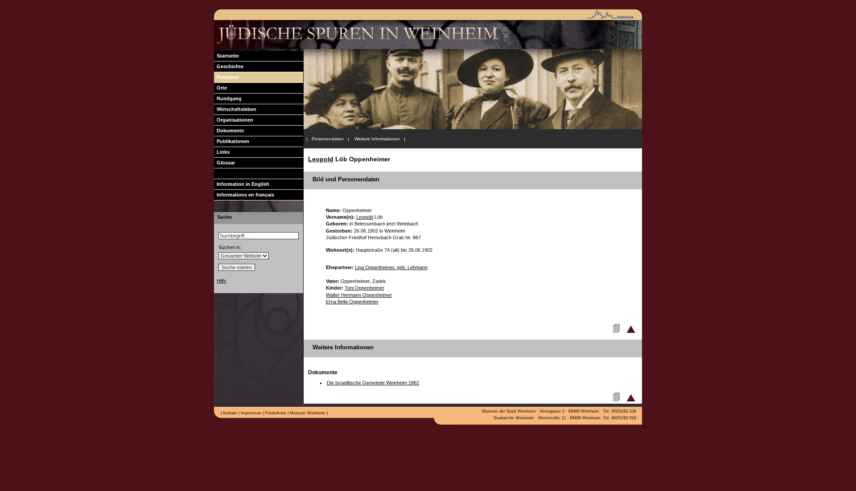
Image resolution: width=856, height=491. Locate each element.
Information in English (241, 184)
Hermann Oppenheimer (359, 295)
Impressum (250, 413)
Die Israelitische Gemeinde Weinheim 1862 (373, 382)
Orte (220, 87)
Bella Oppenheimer (352, 301)
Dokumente (229, 130)
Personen (226, 77)
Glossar (224, 162)
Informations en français (244, 194)
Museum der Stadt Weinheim (509, 411)
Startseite (226, 55)
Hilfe (221, 280)
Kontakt (229, 413)
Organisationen (233, 120)
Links (222, 152)
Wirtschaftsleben (235, 109)
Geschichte (228, 66)
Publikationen (231, 141)
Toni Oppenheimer (364, 288)
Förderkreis (275, 413)
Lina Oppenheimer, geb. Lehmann (391, 267)
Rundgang (228, 98)
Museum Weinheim (306, 413)
